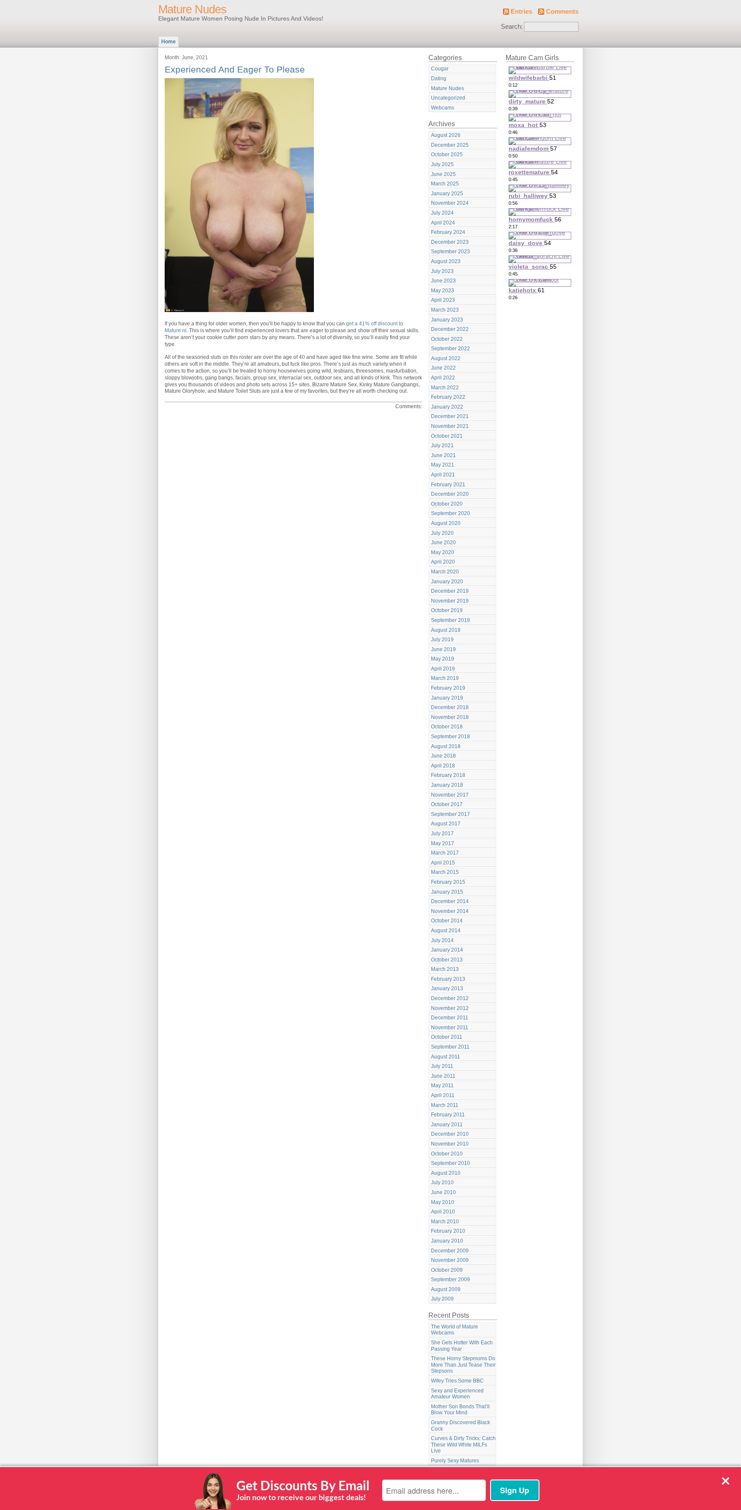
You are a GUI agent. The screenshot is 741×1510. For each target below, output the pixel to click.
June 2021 (443, 455)
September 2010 (450, 1163)
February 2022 (448, 397)
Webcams (442, 108)
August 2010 (446, 1173)
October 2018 (447, 727)
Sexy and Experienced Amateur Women (457, 1394)
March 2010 (445, 1222)
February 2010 (448, 1231)
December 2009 (450, 1251)
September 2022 (450, 349)
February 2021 (448, 485)
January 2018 (447, 785)
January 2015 (447, 892)
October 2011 (446, 1037)
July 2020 (442, 533)
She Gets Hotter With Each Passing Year (462, 1346)
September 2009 (450, 1280)
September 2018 (450, 737)
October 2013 (447, 960)
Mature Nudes (192, 9)
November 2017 (450, 795)
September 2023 (450, 252)
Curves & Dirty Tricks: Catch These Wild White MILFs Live (463, 1444)
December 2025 (450, 145)
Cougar (440, 69)
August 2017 (446, 824)
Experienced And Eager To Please (235, 69)
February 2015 (448, 882)
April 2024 (443, 223)
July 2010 (442, 1182)
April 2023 (443, 300)
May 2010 (442, 1202)
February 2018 (448, 775)
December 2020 (450, 494)
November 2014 (450, 911)
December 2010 (450, 1134)
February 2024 (448, 232)
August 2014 (446, 931)
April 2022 (443, 378)
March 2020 (445, 572)
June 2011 (443, 1076)
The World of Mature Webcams (454, 1330)
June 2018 (443, 756)
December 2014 (450, 901)
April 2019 (443, 669)
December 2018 (450, 707)
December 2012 (450, 998)
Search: (512, 26)
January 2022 (447, 407)
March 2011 (444, 1105)
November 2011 (449, 1028)
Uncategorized (448, 98)
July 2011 (442, 1066)
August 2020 (446, 523)
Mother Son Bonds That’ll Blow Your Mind (460, 1410)
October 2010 (447, 1154)
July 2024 (442, 213)
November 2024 (450, 203)
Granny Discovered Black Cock (460, 1425)
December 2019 (450, 591)
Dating (438, 79)
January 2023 (447, 320)
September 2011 (450, 1047)
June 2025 (443, 174)
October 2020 (447, 504)
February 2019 (448, 688)
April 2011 (443, 1095)
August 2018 (446, 746)
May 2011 (442, 1085)
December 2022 (450, 329)
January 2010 (447, 1241)
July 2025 (442, 164)
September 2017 (450, 814)
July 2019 (442, 640)
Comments (562, 11)
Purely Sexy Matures (455, 1461)
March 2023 (445, 310)
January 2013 (447, 988)
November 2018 (450, 717)
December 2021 (450, 416)
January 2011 (447, 1125)
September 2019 (450, 620)
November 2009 (450, 1260)
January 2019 (447, 698)
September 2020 (450, 513)
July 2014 (442, 940)
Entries (521, 11)
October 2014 (447, 921)
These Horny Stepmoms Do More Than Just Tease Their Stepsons (463, 1364)
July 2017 (442, 834)
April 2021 (443, 475)
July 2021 (442, 446)
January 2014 (447, 950)
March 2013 (445, 969)
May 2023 (442, 291)
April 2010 (443, 1212)
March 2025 (445, 184)
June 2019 (443, 649)
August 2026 (446, 135)
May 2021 (442, 465)
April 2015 (443, 863)
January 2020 (447, 582)
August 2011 (445, 1057)
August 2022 (446, 358)
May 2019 (442, 659)
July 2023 (442, 271)
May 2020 (442, 552)
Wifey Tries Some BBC (457, 1381)
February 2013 (448, 979)
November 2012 (450, 1008)
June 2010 (443, 1192)
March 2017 (445, 853)
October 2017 (447, 804)
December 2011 (449, 1018)
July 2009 (442, 1299)
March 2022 (445, 388)
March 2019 (445, 678)
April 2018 (443, 766)
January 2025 (447, 194)
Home (168, 42)
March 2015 (445, 872)
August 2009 (446, 1289)
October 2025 (447, 155)
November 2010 (450, 1144)
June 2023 (443, 281)
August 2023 (446, 261)
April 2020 (443, 562)
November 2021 (450, 426)
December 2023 (450, 242)
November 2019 (450, 601)
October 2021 (447, 436)
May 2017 (442, 843)
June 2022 (443, 368)
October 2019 (447, 610)
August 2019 (446, 630)
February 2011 (448, 1115)
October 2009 (447, 1270)
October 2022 (447, 339)
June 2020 (443, 543)
